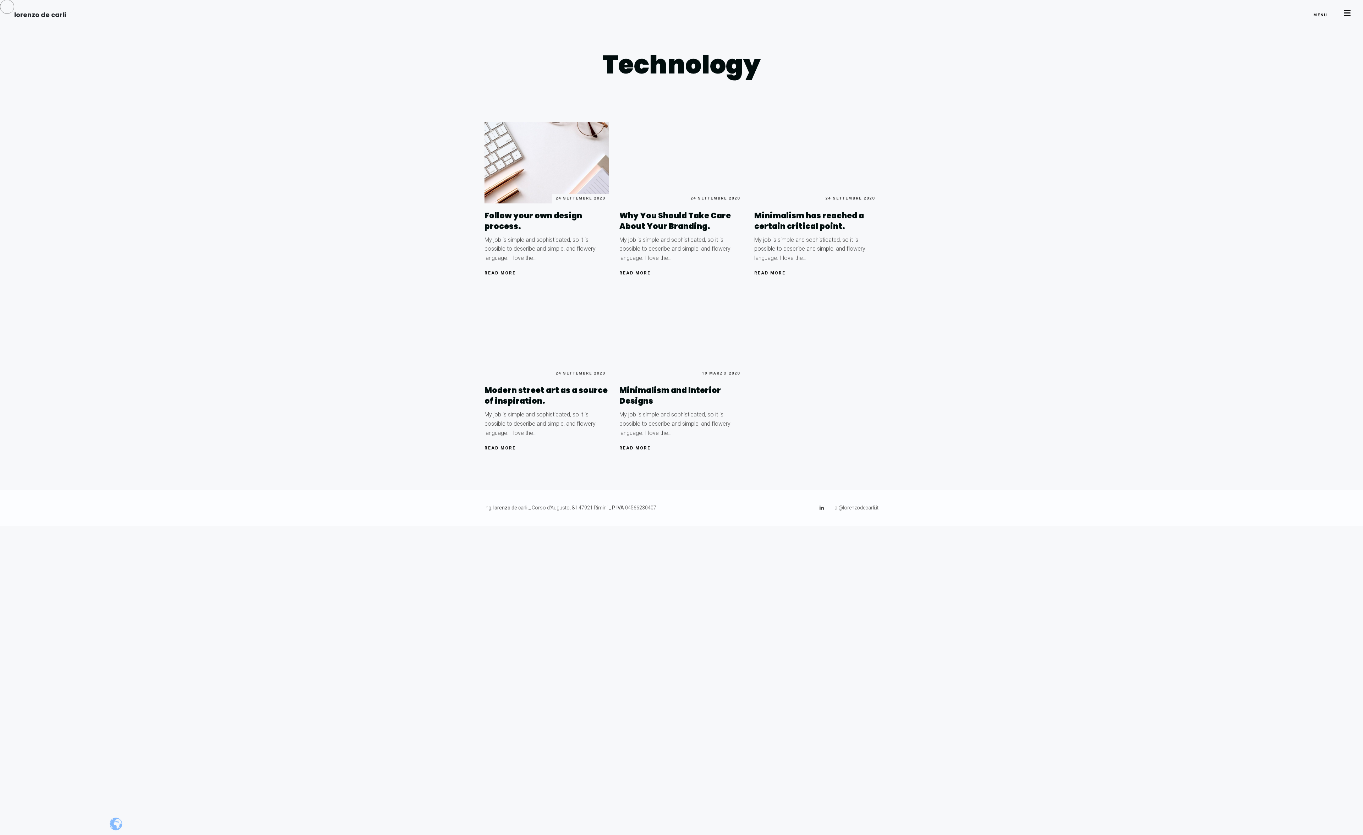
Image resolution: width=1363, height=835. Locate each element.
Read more (500, 273)
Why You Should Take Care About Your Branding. (675, 221)
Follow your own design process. (533, 221)
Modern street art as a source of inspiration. (546, 395)
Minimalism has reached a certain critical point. (809, 221)
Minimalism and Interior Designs (670, 395)
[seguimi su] (822, 508)
